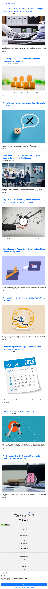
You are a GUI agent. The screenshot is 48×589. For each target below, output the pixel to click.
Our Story (24, 569)
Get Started (24, 561)
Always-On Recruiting (24, 543)
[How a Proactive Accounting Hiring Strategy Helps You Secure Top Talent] (23, 270)
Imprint (32, 587)
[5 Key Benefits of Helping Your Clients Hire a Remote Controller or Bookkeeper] (23, 174)
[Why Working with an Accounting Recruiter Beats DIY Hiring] (23, 126)
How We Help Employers (24, 535)
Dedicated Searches (24, 538)
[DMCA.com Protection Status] (6, 524)
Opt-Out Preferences (18, 587)
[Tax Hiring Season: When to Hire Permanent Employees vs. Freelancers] (23, 78)
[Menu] (45, 5)
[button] (46, 572)
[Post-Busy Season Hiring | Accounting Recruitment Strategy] (23, 319)
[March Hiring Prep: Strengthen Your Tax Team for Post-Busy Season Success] (23, 375)
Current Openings (24, 553)
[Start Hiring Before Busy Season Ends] (23, 428)
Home (24, 532)
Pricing (24, 559)
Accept (24, 584)
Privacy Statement (26, 587)
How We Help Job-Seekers (24, 551)
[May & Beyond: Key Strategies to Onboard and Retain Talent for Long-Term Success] (23, 221)
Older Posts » (43, 503)
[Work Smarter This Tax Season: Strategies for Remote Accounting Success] (23, 477)
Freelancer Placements (24, 540)
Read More (4, 51)
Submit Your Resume (24, 556)
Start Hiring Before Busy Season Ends (18, 411)
